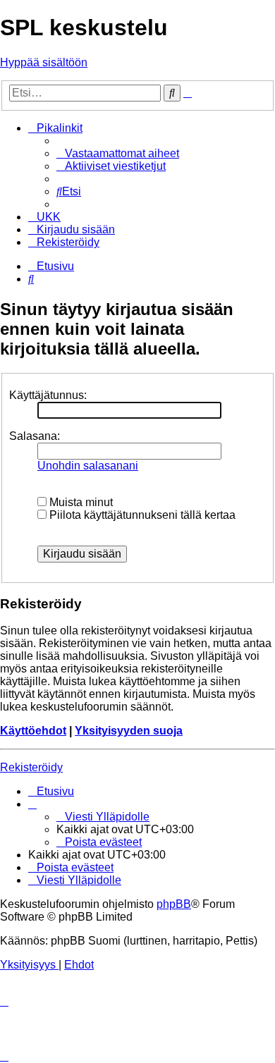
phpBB (174, 904)
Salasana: (34, 436)
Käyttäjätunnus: (48, 395)
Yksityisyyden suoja (129, 731)
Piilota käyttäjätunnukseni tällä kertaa (141, 515)
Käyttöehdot (33, 731)
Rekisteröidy (31, 767)
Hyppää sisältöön (43, 62)
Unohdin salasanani (87, 466)
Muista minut (80, 502)
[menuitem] (117, 153)
